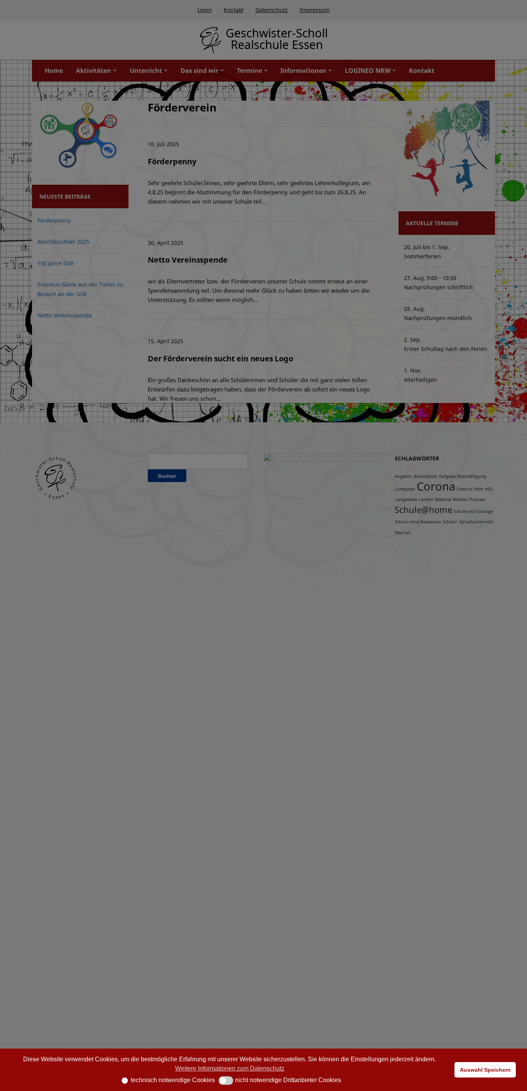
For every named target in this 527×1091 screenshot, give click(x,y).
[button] (122, 1080)
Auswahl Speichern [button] (485, 1070)
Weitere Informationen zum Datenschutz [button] (229, 1068)
